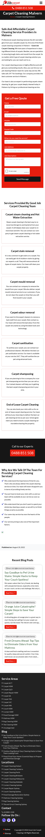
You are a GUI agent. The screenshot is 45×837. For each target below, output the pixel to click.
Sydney (7, 829)
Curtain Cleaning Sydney (12, 785)
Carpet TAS (7, 699)
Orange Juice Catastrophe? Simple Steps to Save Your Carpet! (20, 610)
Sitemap (8, 833)
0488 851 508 (24, 8)
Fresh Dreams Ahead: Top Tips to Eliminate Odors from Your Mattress (22, 644)
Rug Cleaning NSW (10, 721)
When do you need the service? (16, 138)
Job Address (9, 147)
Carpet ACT (7, 683)
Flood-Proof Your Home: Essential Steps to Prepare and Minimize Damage (22, 757)
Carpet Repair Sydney (11, 788)
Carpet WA (7, 705)
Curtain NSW (8, 712)
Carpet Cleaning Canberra (13, 769)
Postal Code (9, 129)
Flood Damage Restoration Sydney (16, 795)
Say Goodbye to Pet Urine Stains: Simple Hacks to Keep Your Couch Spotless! (21, 576)
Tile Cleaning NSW (10, 725)
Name (6, 103)
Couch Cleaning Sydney (12, 791)
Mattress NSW (8, 718)
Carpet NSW (8, 686)
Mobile (7, 120)
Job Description (10, 156)
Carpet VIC (7, 702)
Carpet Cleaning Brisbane (12, 775)
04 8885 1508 (9, 812)
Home (12, 17)
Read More (10, 593)
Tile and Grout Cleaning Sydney (15, 804)
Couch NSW (7, 709)
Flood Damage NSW (10, 715)
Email (6, 112)
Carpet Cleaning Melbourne (13, 779)
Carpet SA (7, 696)
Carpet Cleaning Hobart (12, 766)
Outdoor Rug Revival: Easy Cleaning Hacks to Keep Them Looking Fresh (22, 752)
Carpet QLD (7, 689)
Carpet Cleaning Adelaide (12, 782)
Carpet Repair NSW (10, 693)
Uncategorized (8, 728)
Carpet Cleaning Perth (11, 772)
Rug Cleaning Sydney (11, 801)
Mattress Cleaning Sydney (13, 798)
